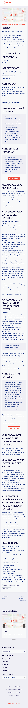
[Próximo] (24, 626)
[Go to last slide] (4, 626)
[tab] (12, 639)
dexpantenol (11, 585)
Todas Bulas (16, 686)
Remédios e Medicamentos (14, 689)
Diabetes (17, 692)
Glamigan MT (6, 659)
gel (18, 585)
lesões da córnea (6, 24)
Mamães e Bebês (14, 695)
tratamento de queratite (18, 24)
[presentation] (14, 621)
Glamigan (5, 664)
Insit (5, 631)
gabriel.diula (7, 31)
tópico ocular (6, 588)
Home (9, 686)
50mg (5, 585)
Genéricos (11, 692)
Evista (5, 597)
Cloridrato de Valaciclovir (22, 598)
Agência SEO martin (14, 703)
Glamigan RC (6, 661)
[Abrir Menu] (24, 3)
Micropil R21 (5, 670)
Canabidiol (5, 667)
